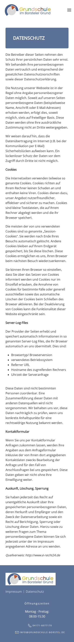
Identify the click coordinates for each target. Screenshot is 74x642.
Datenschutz (35, 591)
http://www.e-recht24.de (42, 555)
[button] (69, 10)
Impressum (14, 591)
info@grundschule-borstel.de (42, 632)
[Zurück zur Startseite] (28, 10)
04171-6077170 (42, 625)
